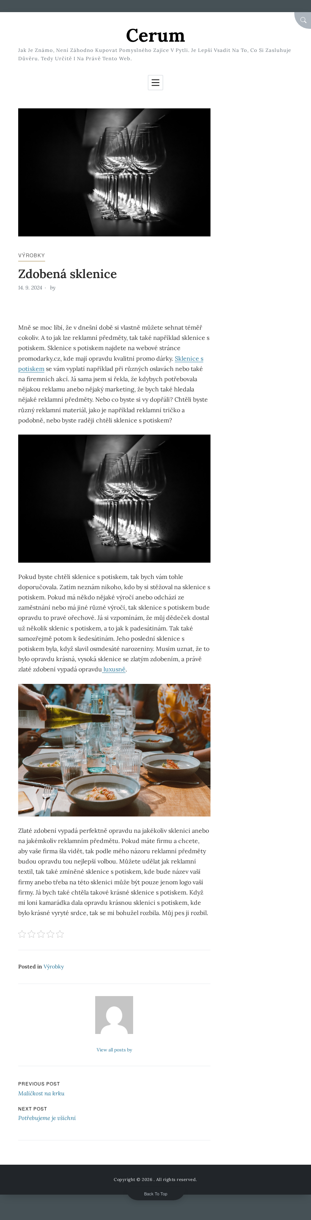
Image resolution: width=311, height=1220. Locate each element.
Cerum (155, 35)
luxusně (114, 669)
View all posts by (114, 1050)
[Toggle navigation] (155, 82)
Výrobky (31, 255)
